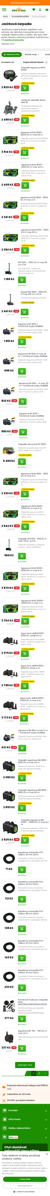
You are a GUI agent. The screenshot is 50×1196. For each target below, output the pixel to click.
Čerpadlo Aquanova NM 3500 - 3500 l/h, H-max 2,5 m (33, 761)
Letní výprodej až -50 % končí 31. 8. (25, 3)
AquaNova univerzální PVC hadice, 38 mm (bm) (30, 912)
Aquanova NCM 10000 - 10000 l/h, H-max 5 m (32, 507)
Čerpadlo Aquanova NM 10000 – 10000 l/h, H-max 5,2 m (34, 822)
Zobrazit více (25, 1065)
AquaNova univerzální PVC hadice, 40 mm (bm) (30, 942)
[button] (25, 1191)
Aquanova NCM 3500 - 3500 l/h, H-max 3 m (34, 474)
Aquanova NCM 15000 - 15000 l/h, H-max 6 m (32, 569)
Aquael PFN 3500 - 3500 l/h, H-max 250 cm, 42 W (34, 293)
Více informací (8, 1173)
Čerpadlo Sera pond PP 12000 (32, 444)
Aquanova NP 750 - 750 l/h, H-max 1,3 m (32, 1032)
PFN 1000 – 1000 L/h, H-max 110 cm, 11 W (32, 263)
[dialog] (25, 1173)
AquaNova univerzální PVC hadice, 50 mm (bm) (30, 971)
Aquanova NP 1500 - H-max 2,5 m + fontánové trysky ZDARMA (33, 384)
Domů (5, 16)
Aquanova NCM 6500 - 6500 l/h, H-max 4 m (34, 198)
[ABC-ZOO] (19, 10)
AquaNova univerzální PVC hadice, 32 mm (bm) (30, 882)
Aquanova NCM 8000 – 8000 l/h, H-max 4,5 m (32, 165)
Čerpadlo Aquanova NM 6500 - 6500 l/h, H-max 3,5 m (33, 791)
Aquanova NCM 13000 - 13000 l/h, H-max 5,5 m (32, 133)
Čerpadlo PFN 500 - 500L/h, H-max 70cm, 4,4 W (32, 539)
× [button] (47, 1154)
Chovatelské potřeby (20, 16)
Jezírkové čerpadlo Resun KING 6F (33, 101)
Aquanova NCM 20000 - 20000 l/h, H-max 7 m (32, 601)
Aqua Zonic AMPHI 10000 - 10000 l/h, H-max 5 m (32, 699)
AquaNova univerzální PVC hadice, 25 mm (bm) (30, 853)
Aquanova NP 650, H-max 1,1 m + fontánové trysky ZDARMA (33, 731)
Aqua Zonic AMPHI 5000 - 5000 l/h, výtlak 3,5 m (33, 634)
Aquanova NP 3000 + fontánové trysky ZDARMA (30, 325)
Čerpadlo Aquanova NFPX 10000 (33, 68)
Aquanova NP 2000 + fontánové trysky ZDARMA (31, 414)
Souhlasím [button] (25, 1179)
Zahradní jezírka (39, 16)
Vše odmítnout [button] (25, 1186)
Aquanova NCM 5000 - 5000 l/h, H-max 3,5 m (34, 231)
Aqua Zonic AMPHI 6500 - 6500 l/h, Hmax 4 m (33, 666)
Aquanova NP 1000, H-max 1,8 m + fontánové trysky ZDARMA (32, 355)
